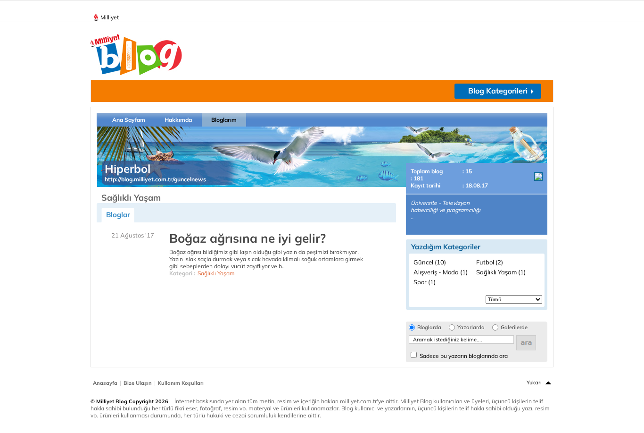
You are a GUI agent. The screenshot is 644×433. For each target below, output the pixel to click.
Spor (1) (424, 282)
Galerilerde (514, 327)
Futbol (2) (489, 262)
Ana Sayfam (128, 119)
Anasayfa (105, 383)
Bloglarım (224, 119)
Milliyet (109, 17)
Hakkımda (178, 119)
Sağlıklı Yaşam (216, 273)
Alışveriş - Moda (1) (440, 272)
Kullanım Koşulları (181, 383)
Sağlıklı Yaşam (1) (501, 272)
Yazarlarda (471, 327)
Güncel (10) (429, 262)
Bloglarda (429, 327)
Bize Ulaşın (138, 383)
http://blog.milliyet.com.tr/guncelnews (155, 179)
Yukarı (534, 382)
